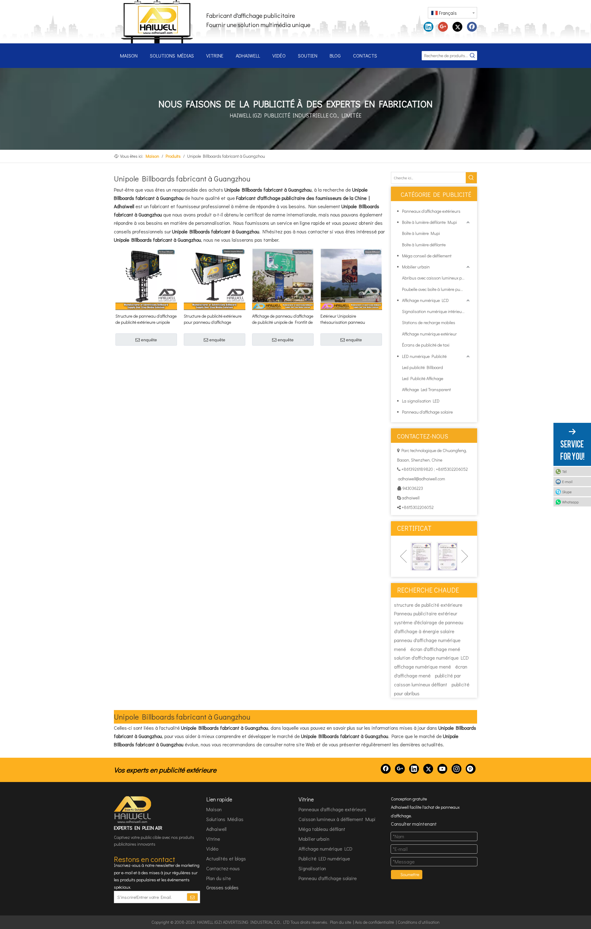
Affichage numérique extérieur (429, 334)
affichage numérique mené (422, 666)
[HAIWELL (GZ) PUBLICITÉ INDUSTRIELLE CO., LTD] (133, 810)
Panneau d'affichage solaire (427, 412)
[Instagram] (456, 769)
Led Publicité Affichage (422, 378)
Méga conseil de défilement (427, 256)
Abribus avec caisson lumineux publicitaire (436, 278)
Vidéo (212, 848)
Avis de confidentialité (374, 922)
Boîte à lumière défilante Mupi (429, 222)
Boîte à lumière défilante (424, 245)
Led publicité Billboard (422, 367)
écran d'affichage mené (435, 649)
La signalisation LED (421, 401)
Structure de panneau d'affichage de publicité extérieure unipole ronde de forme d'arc (146, 319)
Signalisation (312, 868)
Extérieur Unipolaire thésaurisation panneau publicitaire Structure (342, 319)
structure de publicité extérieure (428, 604)
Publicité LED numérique (324, 858)
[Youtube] (442, 769)
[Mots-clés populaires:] (472, 55)
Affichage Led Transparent (426, 389)
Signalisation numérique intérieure (433, 311)
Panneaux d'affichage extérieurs (431, 211)
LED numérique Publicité (424, 356)
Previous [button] (403, 556)
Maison (214, 809)
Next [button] (464, 556)
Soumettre (409, 874)
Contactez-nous (223, 868)
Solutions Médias (224, 819)
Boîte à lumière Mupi (421, 233)
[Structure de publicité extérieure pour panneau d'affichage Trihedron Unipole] (214, 278)
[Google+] (443, 27)
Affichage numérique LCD (425, 300)
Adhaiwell (216, 829)
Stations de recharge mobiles (428, 322)
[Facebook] (472, 27)
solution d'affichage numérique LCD (431, 657)
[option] (421, 556)
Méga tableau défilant (322, 829)
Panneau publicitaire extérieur (425, 613)
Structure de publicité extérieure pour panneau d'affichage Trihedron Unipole (213, 319)
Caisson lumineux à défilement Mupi (337, 819)
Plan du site (218, 878)
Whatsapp (570, 501)
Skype (567, 491)
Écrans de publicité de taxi (425, 345)
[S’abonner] (192, 897)
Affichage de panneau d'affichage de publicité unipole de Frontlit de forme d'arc (282, 319)
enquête (149, 339)
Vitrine (213, 839)
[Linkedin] (428, 27)
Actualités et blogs (226, 858)
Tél (564, 471)
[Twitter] (457, 27)
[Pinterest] (471, 769)
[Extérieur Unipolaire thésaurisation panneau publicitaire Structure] (351, 278)
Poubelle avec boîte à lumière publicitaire (436, 289)
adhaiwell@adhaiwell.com (421, 479)
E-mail (567, 481)
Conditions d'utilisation (419, 922)
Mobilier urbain (416, 267)
